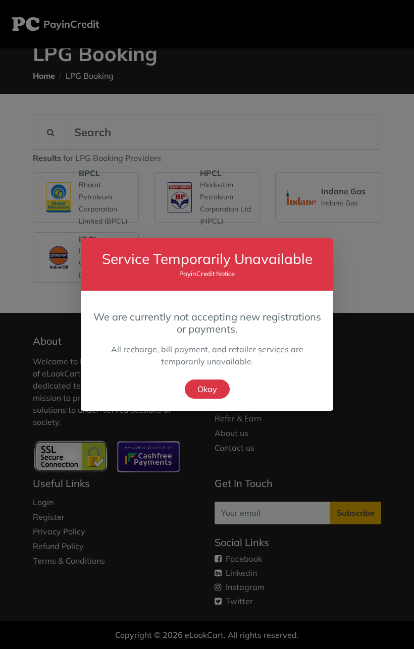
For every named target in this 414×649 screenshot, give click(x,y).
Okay (207, 389)
